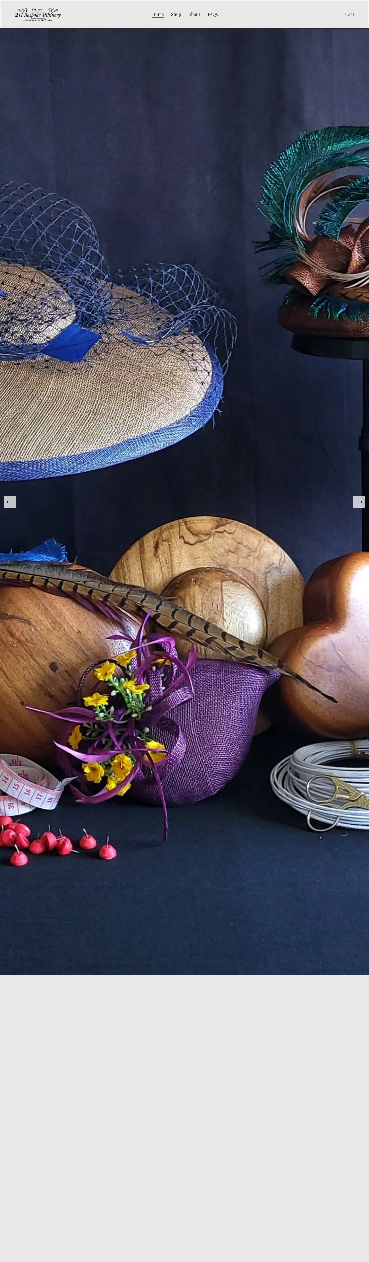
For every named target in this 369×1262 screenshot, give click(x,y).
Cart (349, 14)
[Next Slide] (359, 502)
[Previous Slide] (10, 502)
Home (158, 14)
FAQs (213, 14)
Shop (176, 14)
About (194, 14)
